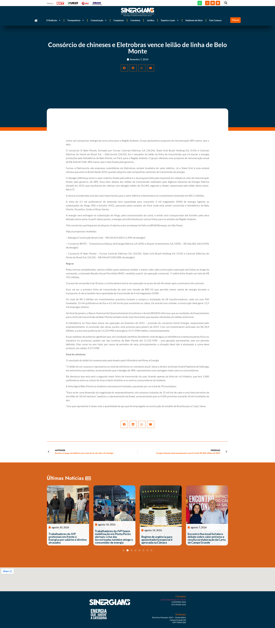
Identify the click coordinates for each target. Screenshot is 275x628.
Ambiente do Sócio (194, 20)
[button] (225, 2)
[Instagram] (207, 3)
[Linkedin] (218, 3)
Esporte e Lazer (168, 20)
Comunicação (97, 20)
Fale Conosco (215, 20)
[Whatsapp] (199, 3)
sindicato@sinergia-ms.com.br (173, 599)
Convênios (135, 20)
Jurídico (150, 20)
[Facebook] (212, 3)
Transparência (73, 20)
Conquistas (118, 20)
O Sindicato (51, 20)
